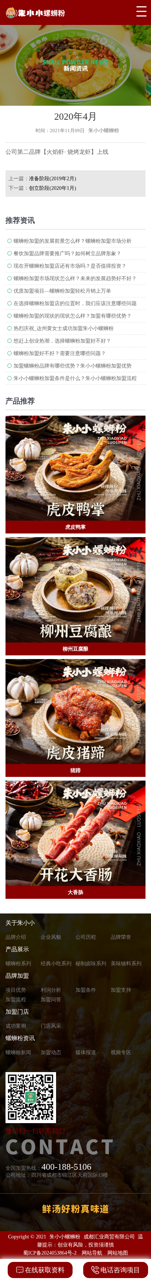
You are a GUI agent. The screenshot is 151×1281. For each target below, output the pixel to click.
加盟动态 (51, 1052)
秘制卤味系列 (91, 963)
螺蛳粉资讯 (20, 1038)
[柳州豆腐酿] (75, 590)
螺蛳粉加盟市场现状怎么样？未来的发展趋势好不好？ (75, 278)
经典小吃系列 (56, 963)
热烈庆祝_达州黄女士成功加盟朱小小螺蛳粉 (64, 328)
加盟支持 (121, 990)
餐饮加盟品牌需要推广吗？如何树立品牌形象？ (67, 253)
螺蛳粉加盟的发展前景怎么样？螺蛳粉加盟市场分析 (73, 241)
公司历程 (86, 937)
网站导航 (92, 1253)
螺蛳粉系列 (18, 963)
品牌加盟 (17, 976)
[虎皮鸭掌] (75, 468)
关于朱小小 (20, 923)
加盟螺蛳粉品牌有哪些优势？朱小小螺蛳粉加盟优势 (73, 366)
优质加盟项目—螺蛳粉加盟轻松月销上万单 (62, 291)
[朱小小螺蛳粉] (53, 12)
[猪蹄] (75, 711)
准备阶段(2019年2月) (52, 178)
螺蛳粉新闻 (18, 1052)
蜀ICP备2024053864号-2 (50, 1253)
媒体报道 (86, 1052)
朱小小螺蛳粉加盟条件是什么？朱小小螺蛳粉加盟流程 (75, 378)
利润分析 (51, 990)
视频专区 (121, 1052)
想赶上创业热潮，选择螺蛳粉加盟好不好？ (62, 341)
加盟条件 (86, 990)
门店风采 (51, 1026)
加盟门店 (17, 1012)
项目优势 (15, 990)
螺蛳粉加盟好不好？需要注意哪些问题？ (60, 353)
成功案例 (15, 1026)
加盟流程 (15, 999)
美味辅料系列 (126, 963)
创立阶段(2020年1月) (52, 188)
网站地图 (117, 1253)
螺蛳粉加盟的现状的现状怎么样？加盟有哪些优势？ (73, 316)
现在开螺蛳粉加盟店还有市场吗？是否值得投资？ (70, 266)
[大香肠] (75, 833)
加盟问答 (51, 999)
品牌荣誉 (121, 937)
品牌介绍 (15, 937)
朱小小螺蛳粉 (64, 1237)
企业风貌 (51, 937)
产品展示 (17, 949)
